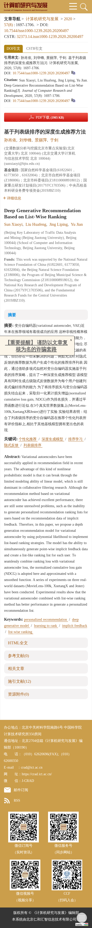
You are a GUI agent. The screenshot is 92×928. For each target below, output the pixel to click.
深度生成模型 (53, 439)
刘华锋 (25, 140)
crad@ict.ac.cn (31, 767)
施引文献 (19, 681)
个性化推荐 (28, 439)
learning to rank (46, 626)
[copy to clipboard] (73, 100)
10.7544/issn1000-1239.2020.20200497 (36, 30)
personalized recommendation (46, 619)
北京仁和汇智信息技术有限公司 (51, 919)
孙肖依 (10, 140)
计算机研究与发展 (42, 19)
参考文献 (18, 656)
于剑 (54, 140)
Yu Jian (77, 224)
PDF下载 (50, 117)
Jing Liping (58, 224)
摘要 (12, 315)
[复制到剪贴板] (73, 73)
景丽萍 (41, 140)
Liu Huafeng (36, 224)
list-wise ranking (20, 632)
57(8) (9, 25)
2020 (68, 19)
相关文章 (16, 668)
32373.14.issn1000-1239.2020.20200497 (50, 36)
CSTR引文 (34, 48)
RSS (17, 800)
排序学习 (76, 439)
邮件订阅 (21, 790)
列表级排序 (33, 445)
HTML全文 (18, 643)
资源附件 (18, 694)
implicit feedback (74, 626)
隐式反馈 (11, 445)
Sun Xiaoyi (13, 224)
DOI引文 (13, 48)
